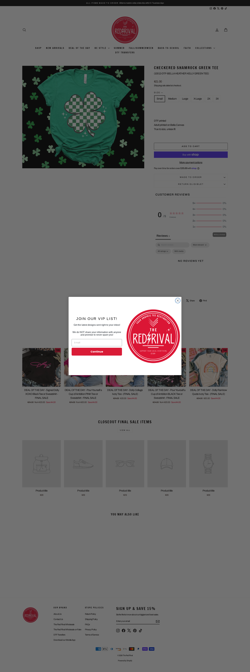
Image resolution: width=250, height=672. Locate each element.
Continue (97, 351)
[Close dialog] (177, 300)
